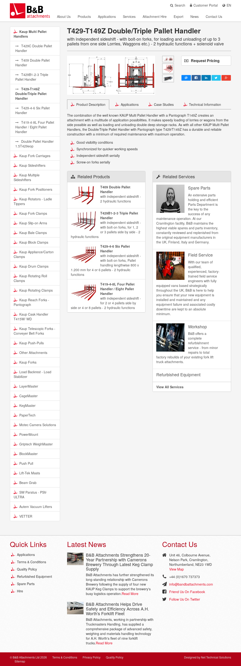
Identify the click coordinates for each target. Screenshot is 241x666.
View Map (176, 569)
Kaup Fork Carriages (34, 155)
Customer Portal (205, 5)
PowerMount (28, 434)
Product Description (90, 104)
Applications (107, 16)
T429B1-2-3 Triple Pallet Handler (31, 77)
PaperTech (27, 415)
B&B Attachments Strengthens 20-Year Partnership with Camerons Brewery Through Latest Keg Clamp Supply (119, 562)
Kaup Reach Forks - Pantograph (31, 302)
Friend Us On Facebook (187, 591)
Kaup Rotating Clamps (36, 290)
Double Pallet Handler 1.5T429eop (34, 143)
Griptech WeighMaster (36, 444)
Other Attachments (33, 352)
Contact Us (214, 16)
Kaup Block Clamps (33, 242)
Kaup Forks (27, 362)
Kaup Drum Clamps (33, 266)
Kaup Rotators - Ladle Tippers (33, 201)
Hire (20, 591)
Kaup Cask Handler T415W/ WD (31, 316)
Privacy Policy (91, 657)
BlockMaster (28, 453)
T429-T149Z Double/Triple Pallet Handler (31, 94)
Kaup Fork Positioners (35, 189)
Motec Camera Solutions (37, 424)
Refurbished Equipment (34, 576)
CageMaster (28, 395)
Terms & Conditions (31, 562)
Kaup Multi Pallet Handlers (30, 34)
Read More (130, 593)
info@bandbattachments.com (191, 584)
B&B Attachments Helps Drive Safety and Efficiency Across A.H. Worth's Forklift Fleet (117, 608)
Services (129, 16)
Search (180, 5)
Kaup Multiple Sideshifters (27, 177)
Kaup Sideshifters (32, 165)
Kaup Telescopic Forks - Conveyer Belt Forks (34, 331)
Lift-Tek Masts (29, 473)
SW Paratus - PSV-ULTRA (30, 494)
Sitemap (20, 661)
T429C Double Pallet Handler (33, 48)
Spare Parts (26, 584)
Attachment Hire (155, 16)
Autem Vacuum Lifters (35, 506)
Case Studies (164, 104)
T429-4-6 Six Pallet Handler (32, 110)
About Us (64, 16)
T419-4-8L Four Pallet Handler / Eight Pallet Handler (34, 127)
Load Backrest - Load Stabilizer (32, 374)
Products (84, 16)
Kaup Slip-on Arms (33, 223)
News (194, 16)
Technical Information (205, 104)
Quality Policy (27, 569)
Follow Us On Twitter (184, 599)
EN (229, 5)
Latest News (86, 544)
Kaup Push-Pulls (31, 343)
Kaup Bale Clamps (33, 232)
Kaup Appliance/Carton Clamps (34, 254)
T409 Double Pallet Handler (32, 62)
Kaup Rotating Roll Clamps (30, 278)
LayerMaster (28, 386)
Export (178, 16)
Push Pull (26, 463)
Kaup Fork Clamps (33, 213)
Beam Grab (27, 482)
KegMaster (27, 405)
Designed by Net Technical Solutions (207, 657)
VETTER (25, 516)
